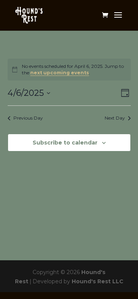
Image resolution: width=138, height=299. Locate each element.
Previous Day (28, 118)
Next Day (115, 118)
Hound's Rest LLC (97, 281)
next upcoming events (59, 73)
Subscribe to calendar (65, 142)
